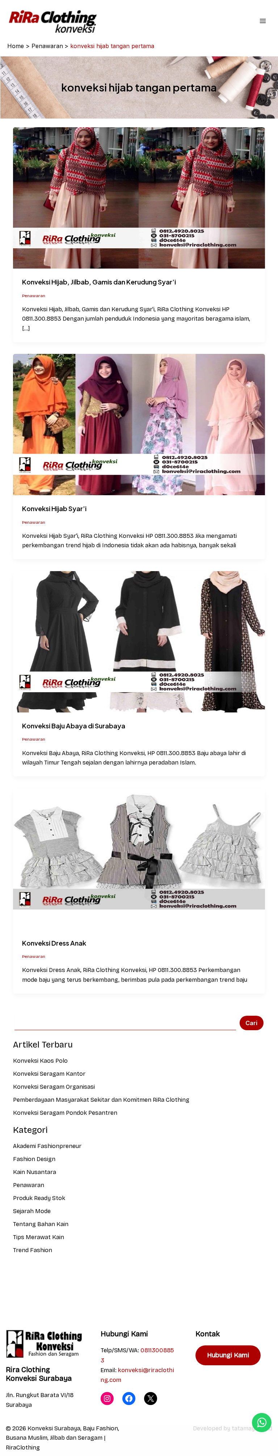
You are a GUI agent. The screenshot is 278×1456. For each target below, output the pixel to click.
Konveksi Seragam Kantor (49, 1073)
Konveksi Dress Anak (54, 943)
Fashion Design (34, 1159)
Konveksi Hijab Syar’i (54, 508)
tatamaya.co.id (252, 1428)
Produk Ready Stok (39, 1198)
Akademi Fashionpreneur (47, 1146)
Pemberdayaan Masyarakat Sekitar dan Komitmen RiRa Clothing (101, 1099)
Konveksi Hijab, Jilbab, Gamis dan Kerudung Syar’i (99, 282)
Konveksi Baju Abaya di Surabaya (73, 725)
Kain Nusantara (34, 1172)
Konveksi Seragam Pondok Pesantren (65, 1112)
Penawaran (33, 295)
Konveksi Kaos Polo (40, 1060)
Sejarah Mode (32, 1211)
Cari (251, 1023)
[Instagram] (107, 1398)
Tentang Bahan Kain (40, 1224)
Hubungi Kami (228, 1355)
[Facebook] (128, 1398)
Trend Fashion (32, 1250)
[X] (150, 1398)
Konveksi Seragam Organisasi (54, 1086)
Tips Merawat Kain (38, 1237)
